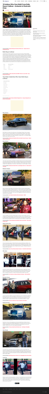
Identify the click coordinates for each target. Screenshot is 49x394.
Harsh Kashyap (7, 10)
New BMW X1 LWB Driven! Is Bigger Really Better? (39, 37)
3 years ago (11, 10)
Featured (15, 10)
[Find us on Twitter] (41, 1)
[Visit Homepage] (6, 1)
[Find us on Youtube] (44, 1)
